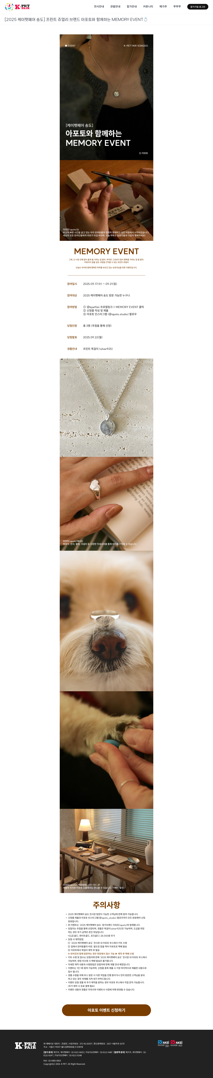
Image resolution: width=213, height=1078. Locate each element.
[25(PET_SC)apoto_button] (106, 1004)
